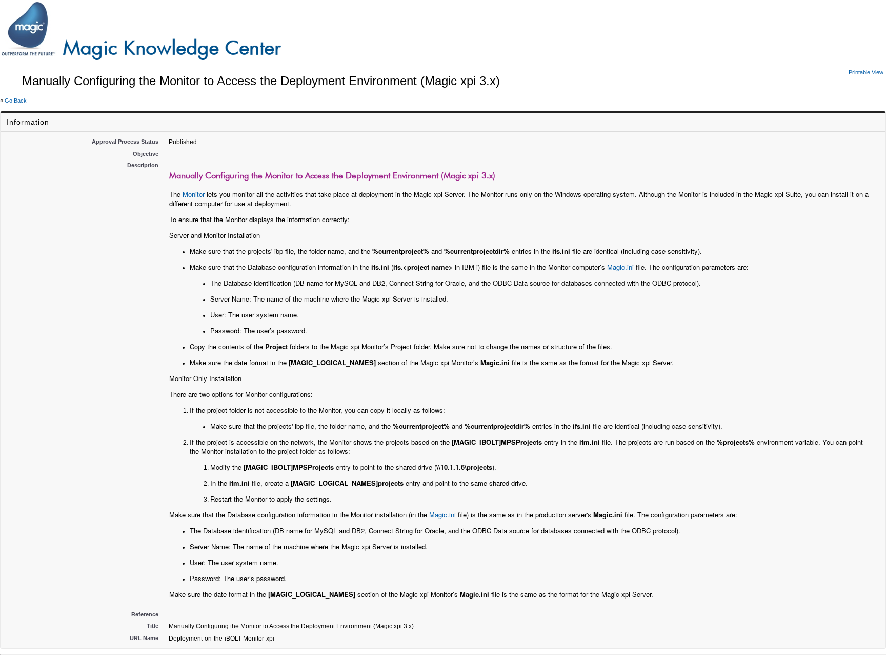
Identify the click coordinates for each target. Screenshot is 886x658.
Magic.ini (620, 267)
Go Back (16, 100)
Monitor (194, 194)
